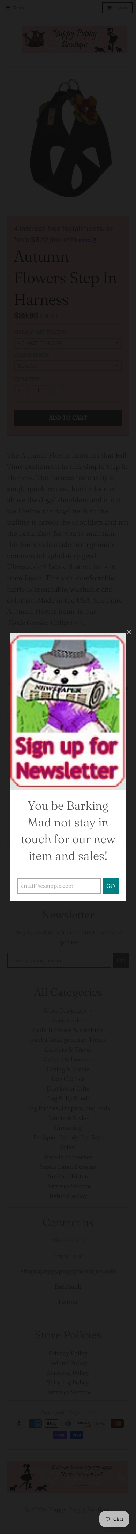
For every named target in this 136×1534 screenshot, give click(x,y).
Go (110, 886)
